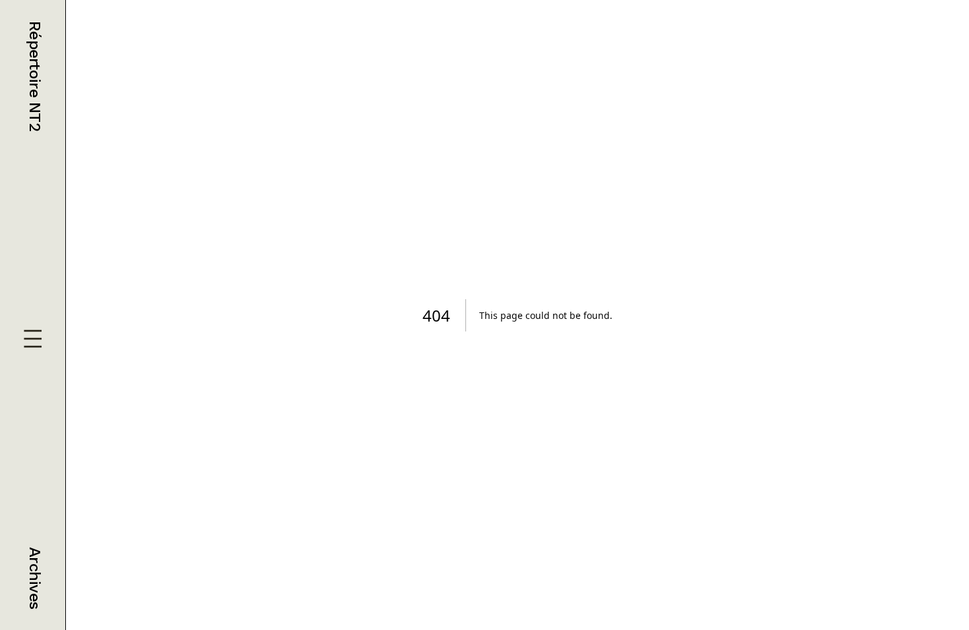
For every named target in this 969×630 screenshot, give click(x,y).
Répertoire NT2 (35, 76)
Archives (35, 578)
